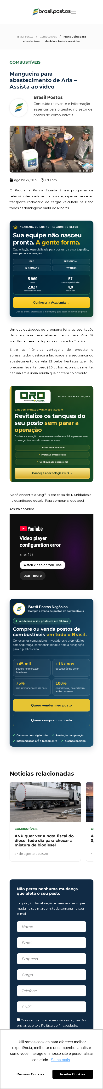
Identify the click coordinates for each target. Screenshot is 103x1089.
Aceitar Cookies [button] (73, 1074)
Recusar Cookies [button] (30, 1074)
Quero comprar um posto (51, 720)
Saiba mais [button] (60, 1060)
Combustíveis (48, 36)
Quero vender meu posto (51, 705)
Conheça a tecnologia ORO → (52, 473)
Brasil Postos (25, 36)
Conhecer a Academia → (51, 302)
